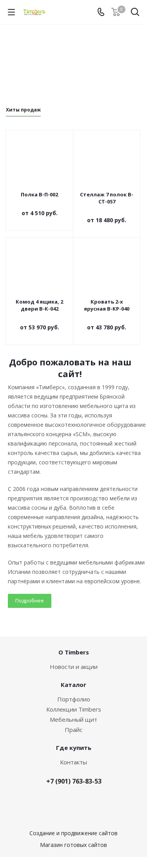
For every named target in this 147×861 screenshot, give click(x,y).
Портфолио (73, 699)
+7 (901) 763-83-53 (74, 781)
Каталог (73, 684)
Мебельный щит (73, 719)
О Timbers (73, 652)
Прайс (73, 729)
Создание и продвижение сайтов (73, 833)
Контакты (73, 762)
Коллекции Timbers (73, 709)
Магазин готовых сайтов (73, 844)
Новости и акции (74, 666)
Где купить (73, 747)
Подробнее (29, 600)
